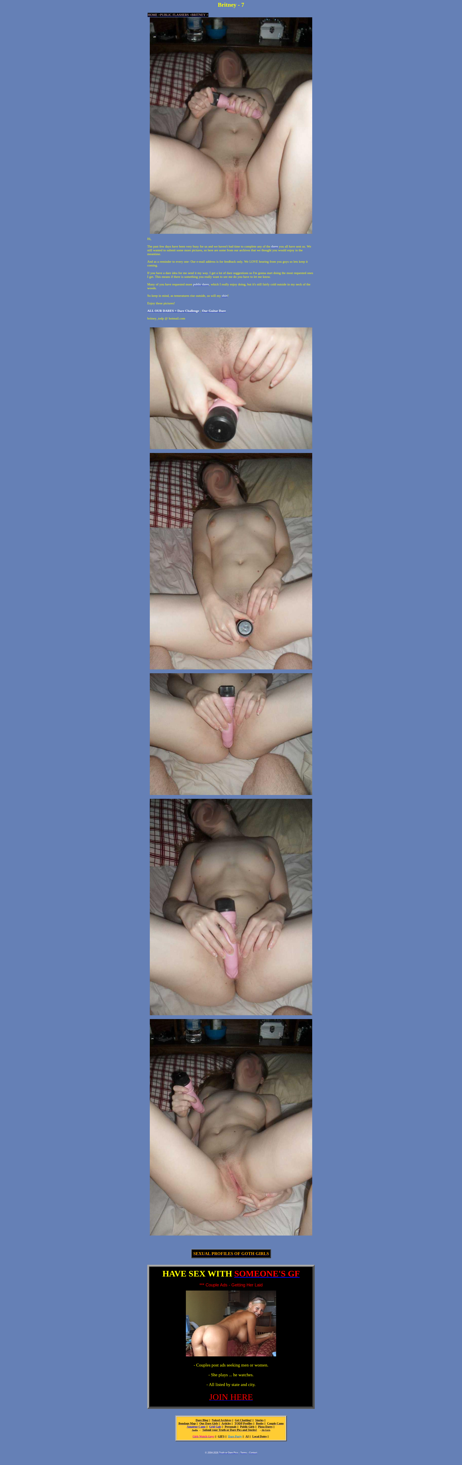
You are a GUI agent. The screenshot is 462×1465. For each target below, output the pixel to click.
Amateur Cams (196, 1426)
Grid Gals (215, 1426)
